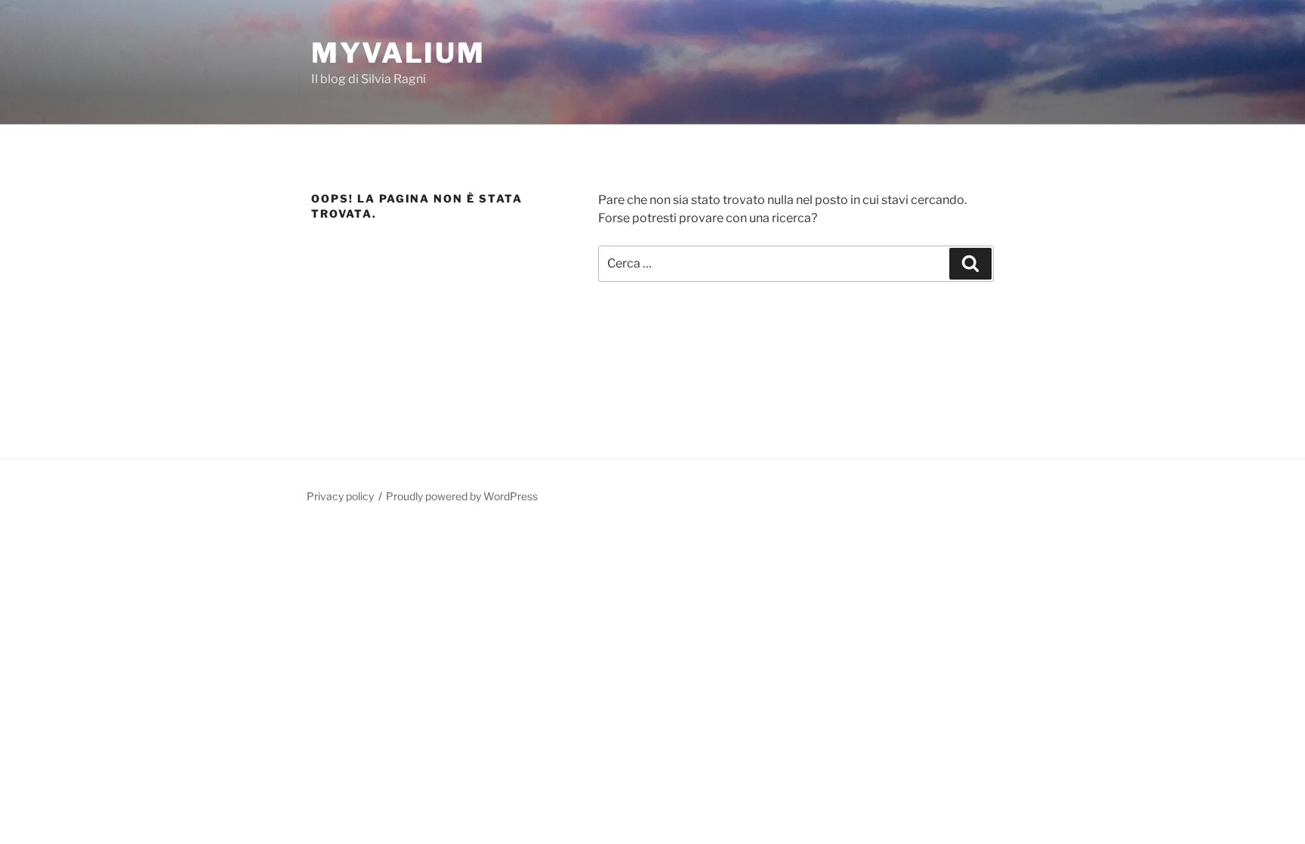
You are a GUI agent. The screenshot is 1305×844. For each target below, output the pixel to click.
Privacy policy (340, 496)
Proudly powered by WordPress (462, 496)
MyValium (398, 53)
